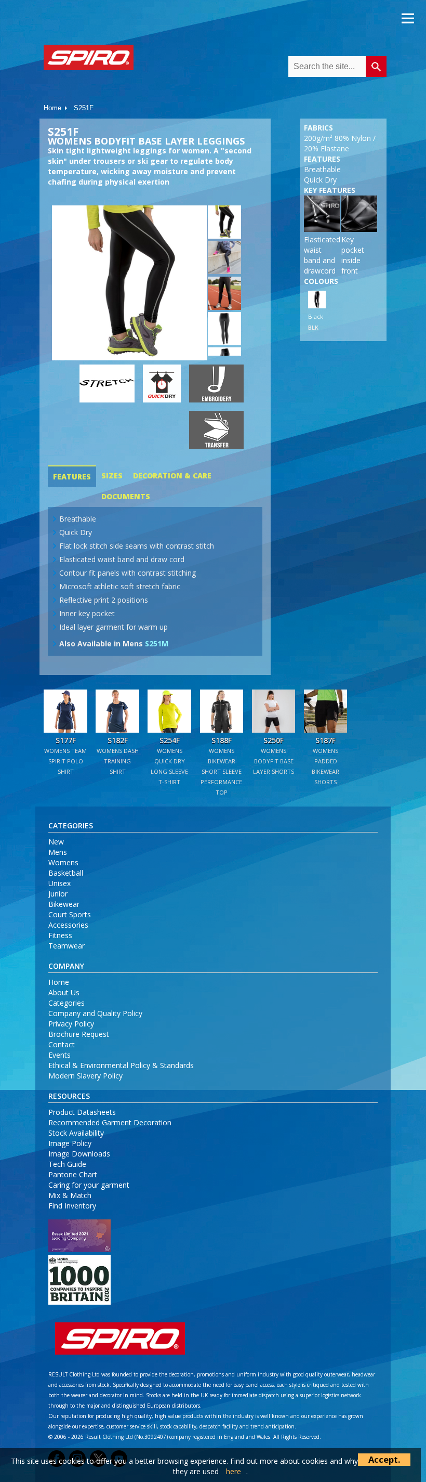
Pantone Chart (72, 1174)
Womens (63, 862)
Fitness (60, 935)
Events (59, 1055)
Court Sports (69, 914)
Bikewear (63, 904)
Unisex (59, 883)
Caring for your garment (88, 1185)
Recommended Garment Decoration (109, 1122)
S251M (156, 643)
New (56, 842)
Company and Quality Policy (95, 1013)
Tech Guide (67, 1164)
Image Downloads (79, 1154)
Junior (58, 894)
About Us (63, 992)
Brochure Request (78, 1034)
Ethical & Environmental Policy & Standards (121, 1065)
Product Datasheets (82, 1112)
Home (52, 108)
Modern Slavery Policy (85, 1076)
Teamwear (66, 946)
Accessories (68, 925)
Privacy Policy (71, 1024)
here (233, 1471)
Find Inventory (72, 1206)
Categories (66, 1003)
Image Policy (69, 1143)
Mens (57, 852)
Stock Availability (76, 1133)
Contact (61, 1044)
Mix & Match (69, 1195)
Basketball (65, 873)
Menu (408, 18)
